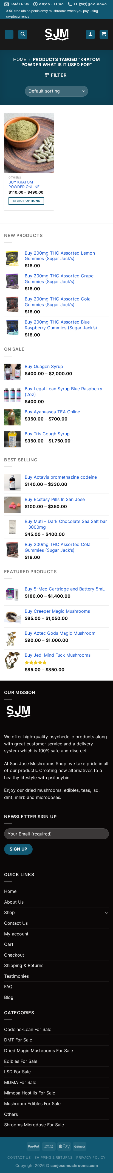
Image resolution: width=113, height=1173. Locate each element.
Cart (8, 944)
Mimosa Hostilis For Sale (29, 1093)
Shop (9, 912)
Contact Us (16, 923)
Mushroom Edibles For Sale (32, 1103)
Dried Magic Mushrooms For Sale (38, 1050)
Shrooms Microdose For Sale (34, 1124)
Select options (26, 201)
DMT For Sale (18, 1040)
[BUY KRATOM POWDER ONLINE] (29, 143)
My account (16, 934)
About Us (14, 902)
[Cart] (104, 34)
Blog (8, 997)
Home (19, 59)
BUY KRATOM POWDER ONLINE (24, 184)
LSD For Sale (17, 1071)
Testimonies (16, 976)
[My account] (90, 34)
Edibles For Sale (20, 1061)
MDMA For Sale (20, 1082)
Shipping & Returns (23, 965)
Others (11, 1114)
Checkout (14, 955)
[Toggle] (106, 912)
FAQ (8, 986)
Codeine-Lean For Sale (27, 1029)
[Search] (22, 34)
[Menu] (9, 34)
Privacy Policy (91, 1157)
